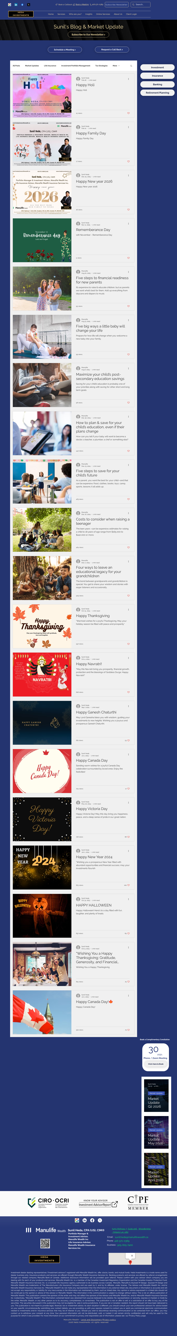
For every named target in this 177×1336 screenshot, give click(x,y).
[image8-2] (9, 4)
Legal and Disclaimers (91, 1320)
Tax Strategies (101, 66)
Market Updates (32, 66)
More (115, 66)
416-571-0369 (97, 4)
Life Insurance (50, 66)
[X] (28, 4)
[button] (131, 14)
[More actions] (129, 78)
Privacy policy (109, 1320)
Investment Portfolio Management (75, 66)
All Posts (16, 66)
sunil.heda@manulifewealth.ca (131, 1237)
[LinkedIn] (16, 4)
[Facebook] (22, 4)
